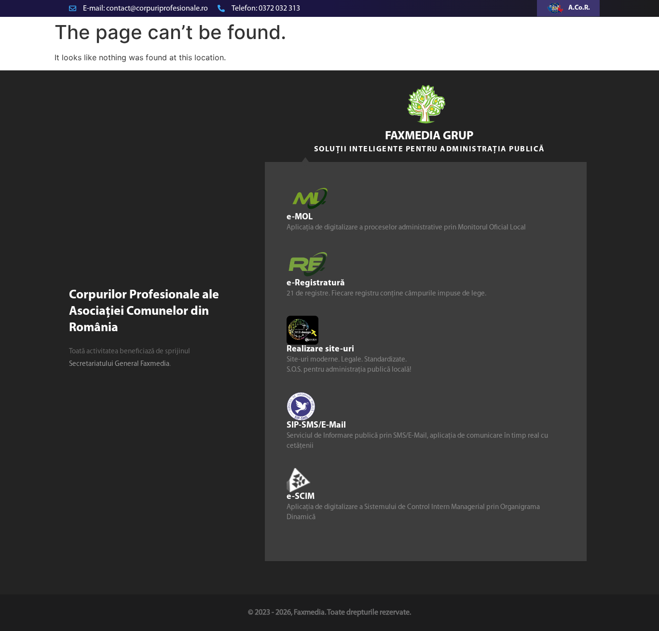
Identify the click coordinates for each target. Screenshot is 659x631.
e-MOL (300, 217)
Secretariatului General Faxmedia (119, 364)
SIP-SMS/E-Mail (316, 425)
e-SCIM (301, 496)
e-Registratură (316, 283)
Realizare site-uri (320, 349)
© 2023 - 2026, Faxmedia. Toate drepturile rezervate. (329, 613)
